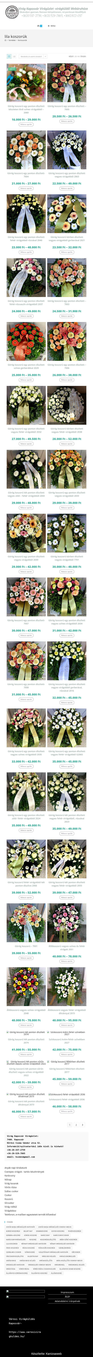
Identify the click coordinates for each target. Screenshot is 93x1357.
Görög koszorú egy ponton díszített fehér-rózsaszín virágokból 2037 (26, 303)
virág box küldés (49, 1256)
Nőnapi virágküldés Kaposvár (62, 1244)
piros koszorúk (12, 1248)
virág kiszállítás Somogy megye (69, 1261)
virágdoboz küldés (27, 1261)
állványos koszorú (39, 1273)
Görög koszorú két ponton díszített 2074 (26, 1041)
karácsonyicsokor (61, 1235)
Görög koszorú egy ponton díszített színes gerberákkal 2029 (26, 366)
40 (78, 56)
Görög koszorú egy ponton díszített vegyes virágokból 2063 (66, 175)
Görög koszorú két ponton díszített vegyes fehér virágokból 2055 (67, 884)
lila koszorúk (22, 40)
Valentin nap (32, 1256)
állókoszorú (56, 1273)
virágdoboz (11, 1261)
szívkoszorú (30, 1252)
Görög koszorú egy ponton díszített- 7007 (26, 622)
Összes (83, 56)
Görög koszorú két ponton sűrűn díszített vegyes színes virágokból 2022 (26, 1072)
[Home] (5, 40)
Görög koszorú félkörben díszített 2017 (66, 1070)
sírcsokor (76, 1252)
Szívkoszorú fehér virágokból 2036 (67, 1099)
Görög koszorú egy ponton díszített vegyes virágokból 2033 (66, 494)
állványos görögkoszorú (17, 1273)
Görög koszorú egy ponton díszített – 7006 (67, 366)
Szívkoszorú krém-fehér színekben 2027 (67, 1041)
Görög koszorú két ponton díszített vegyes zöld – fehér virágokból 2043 (26, 494)
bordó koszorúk (13, 1231)
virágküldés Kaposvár (15, 1265)
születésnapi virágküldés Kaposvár (53, 1252)
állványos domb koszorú (70, 1269)
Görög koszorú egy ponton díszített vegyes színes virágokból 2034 (66, 622)
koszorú (32, 1240)
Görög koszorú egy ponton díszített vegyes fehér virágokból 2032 (26, 430)
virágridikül (60, 1265)
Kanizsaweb (54, 1353)
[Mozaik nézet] (9, 56)
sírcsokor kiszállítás (15, 1256)
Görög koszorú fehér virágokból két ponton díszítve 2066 (26, 884)
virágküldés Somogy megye (39, 1265)
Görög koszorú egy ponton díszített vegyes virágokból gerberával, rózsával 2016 (66, 687)
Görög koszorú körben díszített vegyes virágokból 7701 (67, 558)
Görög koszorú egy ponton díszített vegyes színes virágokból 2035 (26, 753)
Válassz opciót (26, 124)
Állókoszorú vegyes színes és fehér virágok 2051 (67, 948)
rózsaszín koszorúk (47, 1248)
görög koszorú (30, 1235)
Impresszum (67, 1292)
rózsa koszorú (29, 1248)
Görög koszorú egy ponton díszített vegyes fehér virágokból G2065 (66, 753)
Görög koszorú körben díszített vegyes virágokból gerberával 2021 (67, 239)
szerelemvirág (65, 1248)
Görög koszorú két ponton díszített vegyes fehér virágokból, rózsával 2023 (67, 818)
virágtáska (10, 1269)
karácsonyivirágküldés (16, 1240)
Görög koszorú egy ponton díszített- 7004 (26, 175)
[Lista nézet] (14, 56)
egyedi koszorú (57, 1231)
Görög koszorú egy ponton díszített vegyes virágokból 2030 (26, 558)
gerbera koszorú (13, 1235)
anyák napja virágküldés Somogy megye (54, 1227)
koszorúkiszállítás (48, 1240)
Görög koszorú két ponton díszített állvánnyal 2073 (26, 1103)
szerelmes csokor (13, 1252)
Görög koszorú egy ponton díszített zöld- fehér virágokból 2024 (26, 817)
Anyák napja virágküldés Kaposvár (20, 1227)
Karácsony (45, 1235)
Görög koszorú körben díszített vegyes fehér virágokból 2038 (67, 430)
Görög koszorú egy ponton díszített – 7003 (67, 303)
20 (76, 56)
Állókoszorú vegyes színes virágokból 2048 (26, 1012)
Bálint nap (28, 1231)
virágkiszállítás (45, 1261)
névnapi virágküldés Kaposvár (33, 1244)
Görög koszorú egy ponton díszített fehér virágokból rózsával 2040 (26, 239)
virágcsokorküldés (68, 1256)
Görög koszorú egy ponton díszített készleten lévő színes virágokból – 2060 (26, 109)
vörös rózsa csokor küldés (44, 1269)
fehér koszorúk (74, 1231)
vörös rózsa (24, 1269)
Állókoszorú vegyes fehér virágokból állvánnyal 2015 (67, 1012)
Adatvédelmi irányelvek (67, 1301)
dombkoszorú (42, 1231)
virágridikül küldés (76, 1265)
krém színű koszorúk (68, 1240)
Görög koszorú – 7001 (26, 946)
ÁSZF (67, 1296)
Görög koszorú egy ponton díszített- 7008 (26, 686)
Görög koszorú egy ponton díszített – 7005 (67, 108)
